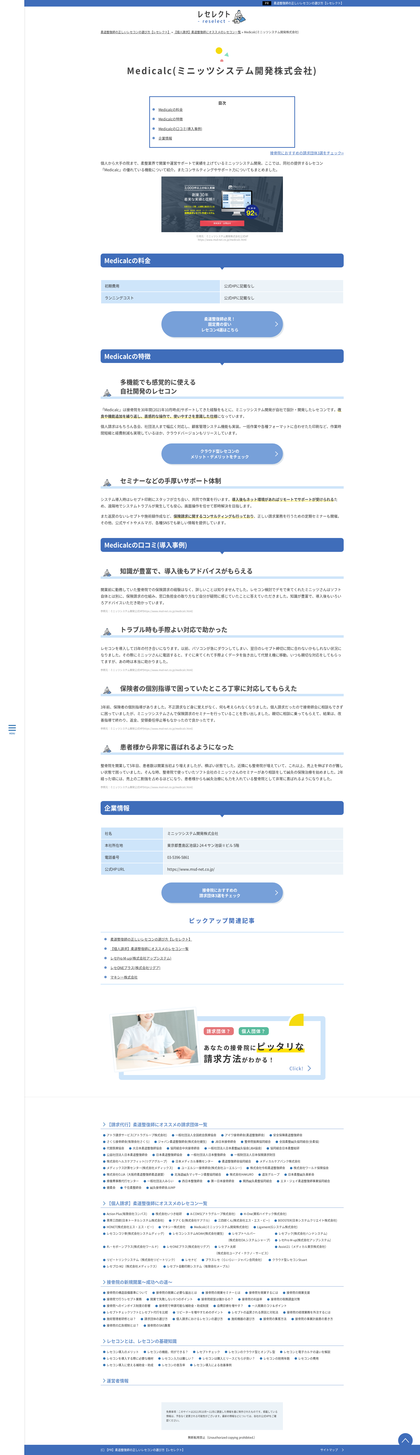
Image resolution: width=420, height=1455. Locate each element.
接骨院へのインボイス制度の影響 (128, 1306)
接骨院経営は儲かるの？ (217, 1299)
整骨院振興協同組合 (258, 1141)
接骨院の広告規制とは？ (123, 1325)
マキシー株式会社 (124, 977)
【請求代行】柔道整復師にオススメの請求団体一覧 (157, 1124)
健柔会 (111, 1187)
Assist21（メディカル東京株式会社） (303, 1246)
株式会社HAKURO (242, 1174)
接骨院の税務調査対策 (285, 1299)
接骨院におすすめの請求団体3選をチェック (219, 892)
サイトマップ (329, 1450)
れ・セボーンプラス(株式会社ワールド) (132, 1246)
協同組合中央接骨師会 (185, 1148)
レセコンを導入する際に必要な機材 (130, 1358)
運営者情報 (118, 1381)
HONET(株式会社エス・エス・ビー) (130, 1227)
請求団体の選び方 (156, 1319)
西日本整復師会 (192, 1181)
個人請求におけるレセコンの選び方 (199, 1319)
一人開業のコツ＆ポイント (269, 1306)
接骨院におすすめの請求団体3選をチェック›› (307, 152)
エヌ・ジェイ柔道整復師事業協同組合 (305, 1181)
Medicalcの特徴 (170, 118)
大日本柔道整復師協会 (147, 1148)
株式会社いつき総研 (169, 1214)
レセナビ (191, 1260)
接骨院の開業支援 (298, 1292)
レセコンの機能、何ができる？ (167, 1352)
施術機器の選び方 (243, 1319)
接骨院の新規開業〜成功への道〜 (139, 1282)
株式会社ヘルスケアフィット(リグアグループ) (137, 1161)
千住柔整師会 (132, 1187)
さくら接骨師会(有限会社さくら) (128, 1141)
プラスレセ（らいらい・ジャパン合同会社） (234, 1260)
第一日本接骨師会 (222, 1181)
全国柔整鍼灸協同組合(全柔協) (299, 1141)
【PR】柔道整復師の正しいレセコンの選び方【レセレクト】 (145, 1450)
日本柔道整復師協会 (169, 1155)
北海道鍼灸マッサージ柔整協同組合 (198, 1174)
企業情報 (165, 138)
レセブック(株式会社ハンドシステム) (303, 1233)
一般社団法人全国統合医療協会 (195, 1135)
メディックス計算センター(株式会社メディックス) (140, 1168)
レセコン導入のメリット (123, 1352)
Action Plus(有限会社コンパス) (127, 1214)
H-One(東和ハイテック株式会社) (265, 1214)
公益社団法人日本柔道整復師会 (127, 1155)
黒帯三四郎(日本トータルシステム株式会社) (135, 1220)
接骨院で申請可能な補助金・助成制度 (184, 1306)
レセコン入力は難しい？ (178, 1358)
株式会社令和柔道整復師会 (267, 1168)
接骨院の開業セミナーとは (222, 1292)
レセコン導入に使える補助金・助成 (130, 1365)
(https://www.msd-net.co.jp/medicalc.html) (168, 611)
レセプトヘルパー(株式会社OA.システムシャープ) (249, 1236)
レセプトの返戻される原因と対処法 (255, 1312)
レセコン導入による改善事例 (213, 1365)
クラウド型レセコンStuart (289, 1260)
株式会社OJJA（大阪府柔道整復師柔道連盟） (136, 1174)
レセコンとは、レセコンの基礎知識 (142, 1341)
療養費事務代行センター (123, 1181)
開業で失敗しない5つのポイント (171, 1299)
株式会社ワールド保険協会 (311, 1168)
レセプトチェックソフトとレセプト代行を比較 (137, 1312)
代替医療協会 (115, 1148)
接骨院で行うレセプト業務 (124, 1299)
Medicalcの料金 (170, 109)
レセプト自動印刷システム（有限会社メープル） (199, 1266)
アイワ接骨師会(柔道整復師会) (245, 1135)
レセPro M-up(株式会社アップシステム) (140, 958)
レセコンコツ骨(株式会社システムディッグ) (135, 1233)
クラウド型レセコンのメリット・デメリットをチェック (220, 453)
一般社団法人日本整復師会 (208, 1155)
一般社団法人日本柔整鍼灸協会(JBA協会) (235, 1148)
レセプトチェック (208, 1352)
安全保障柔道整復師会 (287, 1135)
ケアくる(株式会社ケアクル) (191, 1220)
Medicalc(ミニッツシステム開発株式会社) (221, 1227)
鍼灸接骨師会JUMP (162, 1187)
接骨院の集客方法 (275, 1319)
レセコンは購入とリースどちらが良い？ (228, 1358)
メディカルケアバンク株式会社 (280, 1161)
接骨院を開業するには (263, 1292)
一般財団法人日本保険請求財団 (254, 1155)
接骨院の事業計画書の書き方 (314, 1319)
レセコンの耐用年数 (276, 1358)
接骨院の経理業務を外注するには (309, 1312)
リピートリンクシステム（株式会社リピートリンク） (142, 1260)
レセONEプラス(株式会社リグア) (135, 967)
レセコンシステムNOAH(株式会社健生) (198, 1233)
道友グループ (271, 1174)
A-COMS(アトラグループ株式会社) (212, 1214)
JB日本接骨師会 (225, 1141)
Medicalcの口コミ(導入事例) (180, 128)
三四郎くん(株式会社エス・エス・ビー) (244, 1220)
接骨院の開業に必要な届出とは (176, 1292)
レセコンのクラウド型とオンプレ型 (251, 1352)
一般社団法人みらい (160, 1181)
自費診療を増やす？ (230, 1306)
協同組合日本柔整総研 (284, 1148)
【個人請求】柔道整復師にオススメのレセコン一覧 (149, 948)
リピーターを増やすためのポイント (199, 1312)
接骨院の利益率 (252, 1299)
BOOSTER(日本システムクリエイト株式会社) (307, 1220)
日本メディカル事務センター (194, 1161)
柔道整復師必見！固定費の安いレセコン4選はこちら (219, 324)
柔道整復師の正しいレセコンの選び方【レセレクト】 (309, 3)
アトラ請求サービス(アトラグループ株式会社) (137, 1135)
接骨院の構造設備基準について (127, 1292)
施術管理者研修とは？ (121, 1319)
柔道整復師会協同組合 (236, 1161)
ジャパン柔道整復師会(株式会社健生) (182, 1141)
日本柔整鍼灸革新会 (301, 1174)
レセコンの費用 (308, 1358)
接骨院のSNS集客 (158, 1325)
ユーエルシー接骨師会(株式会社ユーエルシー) (211, 1168)
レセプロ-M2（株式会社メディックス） (132, 1266)
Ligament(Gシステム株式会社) (277, 1227)
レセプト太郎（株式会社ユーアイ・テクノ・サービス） (242, 1249)
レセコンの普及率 (173, 1365)
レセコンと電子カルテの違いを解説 (307, 1352)
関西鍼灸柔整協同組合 (257, 1181)
